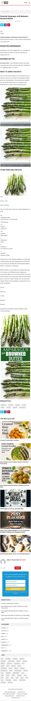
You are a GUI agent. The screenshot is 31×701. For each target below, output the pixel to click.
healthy (22, 668)
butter (24, 405)
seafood (19, 675)
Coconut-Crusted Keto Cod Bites (9, 440)
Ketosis (8, 407)
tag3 (7, 677)
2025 (2, 658)
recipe (7, 675)
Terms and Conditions (10, 692)
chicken (24, 661)
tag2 (2, 677)
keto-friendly (18, 670)
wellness (3, 682)
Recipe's (3, 642)
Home (3, 11)
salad (13, 675)
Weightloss (22, 407)
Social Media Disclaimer (9, 693)
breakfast (3, 661)
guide (10, 668)
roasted (15, 407)
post (23, 673)
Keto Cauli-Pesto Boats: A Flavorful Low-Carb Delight (15, 615)
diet (23, 663)
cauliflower (11, 661)
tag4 (12, 677)
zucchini (10, 682)
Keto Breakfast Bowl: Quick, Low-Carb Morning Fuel (15, 554)
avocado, (15, 658)
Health (7, 11)
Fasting (3, 628)
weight (15, 680)
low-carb (8, 673)
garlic (19, 665)
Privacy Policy (21, 692)
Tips (2, 648)
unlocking (8, 680)
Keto (2, 636)
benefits (22, 658)
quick (2, 675)
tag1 (25, 675)
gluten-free (3, 668)
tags (22, 677)
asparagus (3, 405)
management (16, 673)
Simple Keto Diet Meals (17, 689)
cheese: (18, 661)
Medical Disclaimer (22, 693)
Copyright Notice (20, 695)
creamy (2, 663)
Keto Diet (2, 21)
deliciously (16, 663)
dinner (2, 665)
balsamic (11, 405)
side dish (6, 39)
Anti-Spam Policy (16, 697)
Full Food (3, 630)
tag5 (17, 677)
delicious (9, 663)
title (2, 680)
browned (18, 405)
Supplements (4, 645)
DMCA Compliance (9, 695)
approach (8, 658)
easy (8, 665)
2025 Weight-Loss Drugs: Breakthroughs (11, 508)
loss (2, 673)
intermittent (4, 670)
